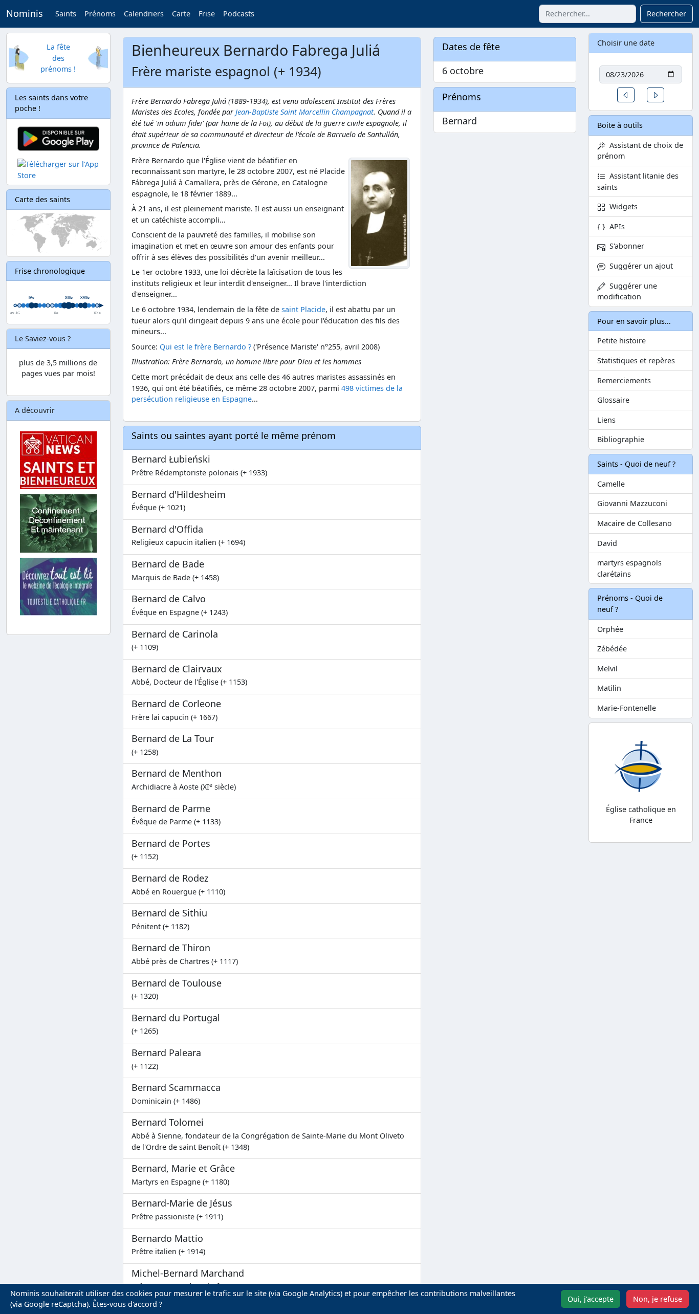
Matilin (609, 688)
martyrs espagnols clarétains (629, 568)
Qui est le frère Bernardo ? (205, 347)
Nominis (24, 13)
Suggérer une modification (627, 291)
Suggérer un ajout (639, 266)
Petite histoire (621, 340)
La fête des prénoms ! (58, 58)
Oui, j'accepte (590, 1299)
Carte (181, 13)
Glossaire (613, 400)
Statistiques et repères (636, 360)
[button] (626, 94)
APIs (615, 226)
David (607, 543)
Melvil (607, 668)
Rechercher (666, 13)
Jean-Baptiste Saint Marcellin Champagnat (304, 112)
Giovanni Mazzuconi (632, 503)
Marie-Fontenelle (626, 708)
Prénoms (100, 13)
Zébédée (612, 648)
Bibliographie (620, 439)
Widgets (621, 206)
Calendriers (144, 13)
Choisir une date (625, 43)
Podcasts (238, 13)
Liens (606, 420)
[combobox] (587, 14)
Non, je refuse (657, 1299)
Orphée (610, 629)
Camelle (611, 484)
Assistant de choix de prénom (640, 150)
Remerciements (624, 380)
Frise (207, 13)
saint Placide (303, 309)
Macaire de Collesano (634, 523)
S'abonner (624, 246)
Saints (65, 13)
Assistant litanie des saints (638, 181)
